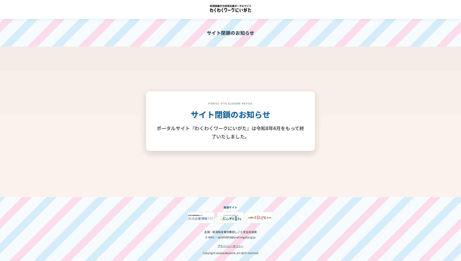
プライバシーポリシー (230, 246)
